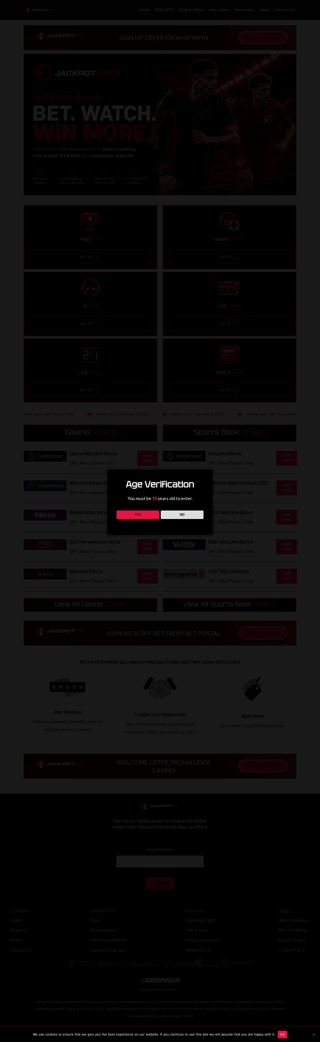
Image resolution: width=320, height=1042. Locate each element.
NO (182, 515)
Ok (282, 1034)
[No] (313, 1034)
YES (137, 515)
